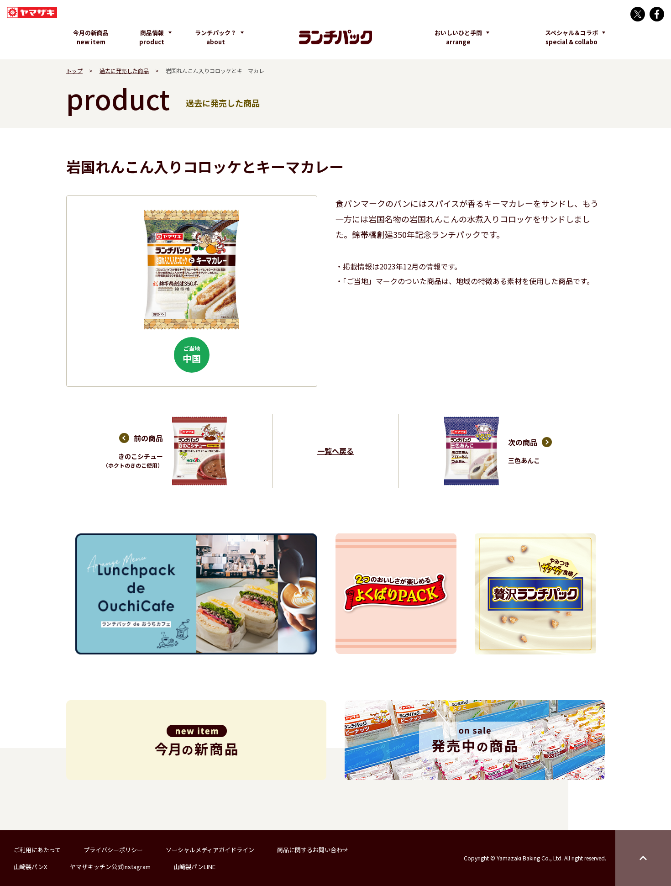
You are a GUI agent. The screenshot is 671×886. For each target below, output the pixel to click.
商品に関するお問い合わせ (312, 849)
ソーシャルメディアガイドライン (210, 849)
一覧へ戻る (335, 450)
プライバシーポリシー (113, 849)
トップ (74, 70)
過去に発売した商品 (124, 70)
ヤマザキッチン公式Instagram (110, 866)
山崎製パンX (30, 866)
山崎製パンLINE (194, 866)
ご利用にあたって (37, 849)
